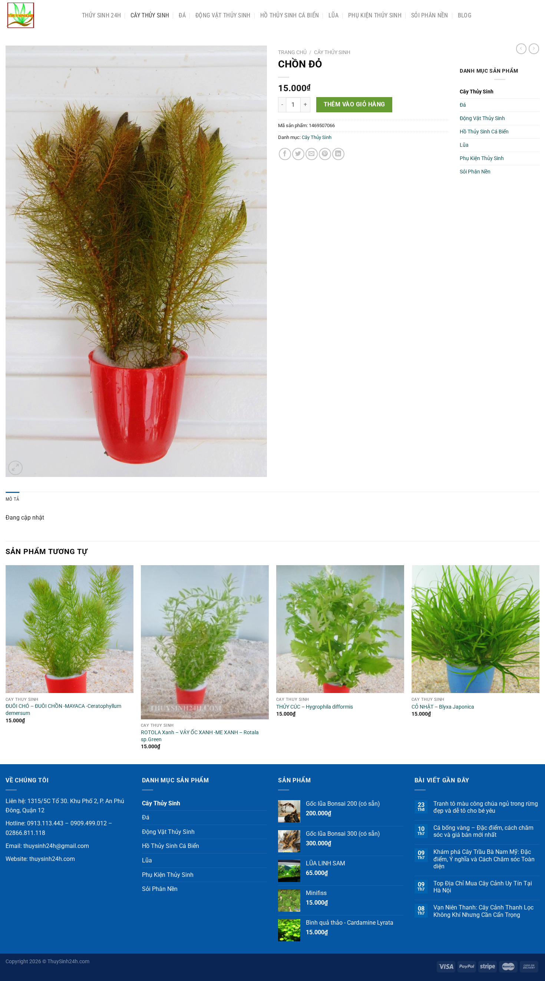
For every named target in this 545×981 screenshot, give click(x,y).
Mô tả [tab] (12, 499)
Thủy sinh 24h (101, 15)
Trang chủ (292, 52)
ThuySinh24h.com (68, 961)
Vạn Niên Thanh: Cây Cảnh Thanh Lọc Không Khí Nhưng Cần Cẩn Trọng (483, 911)
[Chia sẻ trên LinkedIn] (338, 154)
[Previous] (5, 664)
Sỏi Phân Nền (429, 15)
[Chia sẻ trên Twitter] (298, 154)
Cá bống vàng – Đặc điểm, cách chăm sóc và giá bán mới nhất (483, 831)
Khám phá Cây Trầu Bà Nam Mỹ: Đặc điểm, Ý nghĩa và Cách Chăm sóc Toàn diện (484, 858)
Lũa (333, 15)
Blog (464, 15)
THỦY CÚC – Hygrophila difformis (314, 707)
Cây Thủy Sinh (150, 15)
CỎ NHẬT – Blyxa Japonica (443, 707)
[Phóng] (15, 468)
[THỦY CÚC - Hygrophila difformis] (340, 629)
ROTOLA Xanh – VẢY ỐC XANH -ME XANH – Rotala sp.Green (200, 736)
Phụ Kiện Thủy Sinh (375, 15)
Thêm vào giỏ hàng (354, 104)
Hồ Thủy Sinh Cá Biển (289, 15)
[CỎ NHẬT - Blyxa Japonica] (475, 629)
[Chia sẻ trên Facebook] (285, 154)
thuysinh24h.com (52, 858)
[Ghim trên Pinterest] (325, 154)
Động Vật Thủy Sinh (223, 15)
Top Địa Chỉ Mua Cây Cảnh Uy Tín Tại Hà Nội (482, 887)
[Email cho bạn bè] (311, 154)
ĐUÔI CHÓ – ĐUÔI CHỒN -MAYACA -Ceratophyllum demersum (63, 709)
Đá (182, 15)
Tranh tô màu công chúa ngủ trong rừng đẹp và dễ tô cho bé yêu (485, 807)
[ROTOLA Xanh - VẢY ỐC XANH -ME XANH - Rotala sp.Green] (205, 642)
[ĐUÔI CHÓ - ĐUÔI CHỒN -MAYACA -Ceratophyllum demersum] (69, 629)
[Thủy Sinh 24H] (38, 15)
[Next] (539, 664)
